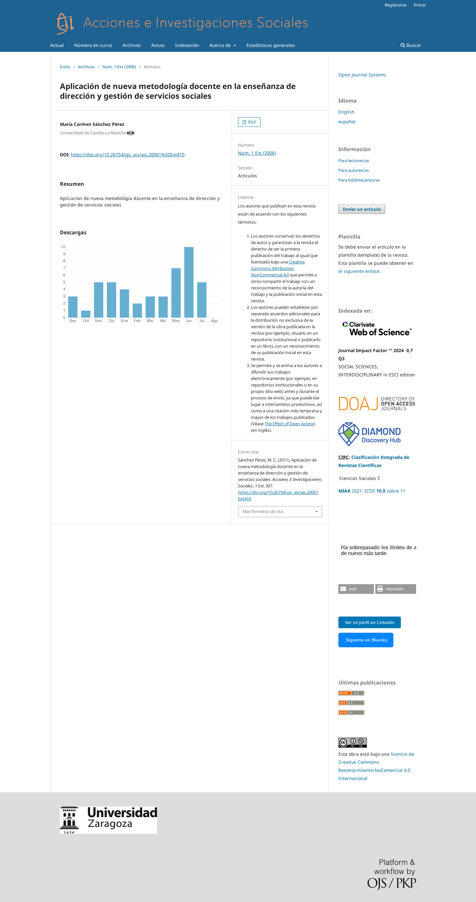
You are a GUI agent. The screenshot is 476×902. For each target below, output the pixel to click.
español (347, 121)
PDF (251, 122)
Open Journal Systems (362, 75)
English (346, 112)
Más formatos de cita (263, 511)
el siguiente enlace (359, 271)
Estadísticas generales (270, 45)
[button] (356, 589)
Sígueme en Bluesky (366, 639)
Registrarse (395, 5)
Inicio (65, 67)
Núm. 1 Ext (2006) (119, 67)
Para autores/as (353, 170)
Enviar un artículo (362, 209)
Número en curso (93, 45)
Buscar (413, 45)
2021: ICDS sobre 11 (371, 491)
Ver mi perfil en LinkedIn (369, 622)
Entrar (420, 5)
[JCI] (377, 338)
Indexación (187, 45)
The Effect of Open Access (289, 424)
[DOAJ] (377, 413)
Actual (57, 45)
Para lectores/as (353, 160)
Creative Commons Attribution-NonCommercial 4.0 (278, 268)
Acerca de (221, 45)
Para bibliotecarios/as (359, 180)
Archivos (131, 45)
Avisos (158, 45)
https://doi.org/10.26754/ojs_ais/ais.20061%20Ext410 (128, 154)
